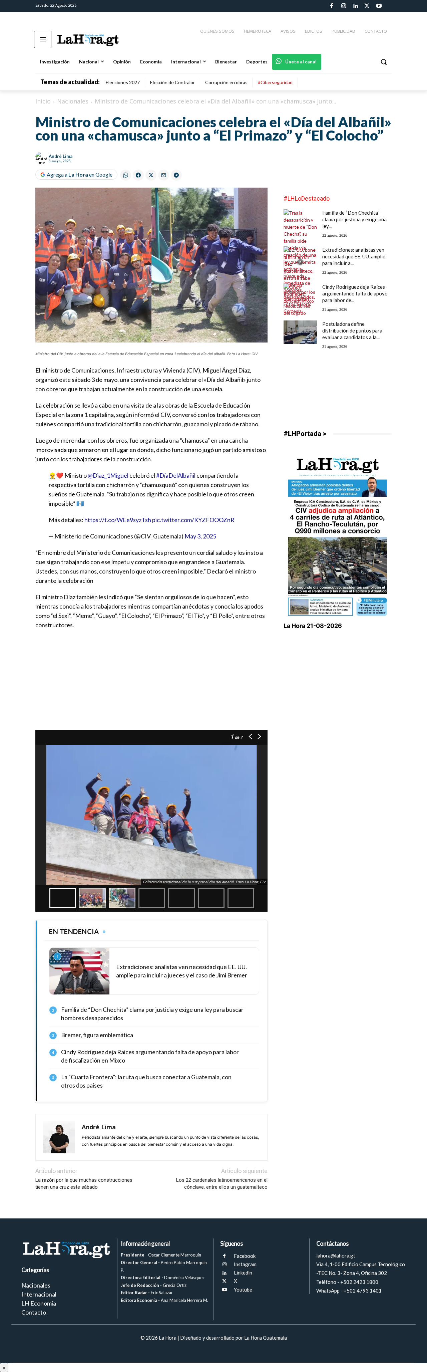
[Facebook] (332, 6)
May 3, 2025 (200, 536)
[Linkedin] (355, 6)
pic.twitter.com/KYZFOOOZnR (193, 519)
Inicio (43, 101)
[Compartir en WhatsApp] (125, 175)
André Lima (60, 156)
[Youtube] (379, 6)
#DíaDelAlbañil (175, 475)
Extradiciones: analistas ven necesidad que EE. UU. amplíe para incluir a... (353, 256)
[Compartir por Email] (163, 175)
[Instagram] (343, 6)
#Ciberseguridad (275, 82)
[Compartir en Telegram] (176, 175)
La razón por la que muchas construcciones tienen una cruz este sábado (83, 1183)
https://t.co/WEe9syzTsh (117, 519)
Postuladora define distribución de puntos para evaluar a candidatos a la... (352, 330)
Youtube (243, 1290)
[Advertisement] (151, 683)
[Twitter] (367, 6)
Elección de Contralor (172, 82)
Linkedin (243, 1273)
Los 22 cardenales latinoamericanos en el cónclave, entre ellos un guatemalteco (222, 1183)
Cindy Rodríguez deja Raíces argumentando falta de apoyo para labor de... (355, 293)
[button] (384, 62)
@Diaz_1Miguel (108, 475)
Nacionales (72, 101)
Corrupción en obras (226, 82)
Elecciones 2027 (123, 82)
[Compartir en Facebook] (138, 175)
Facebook (245, 1256)
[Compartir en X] (150, 175)
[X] (224, 1281)
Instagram (245, 1264)
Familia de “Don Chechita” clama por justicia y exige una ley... (354, 219)
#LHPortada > (305, 434)
